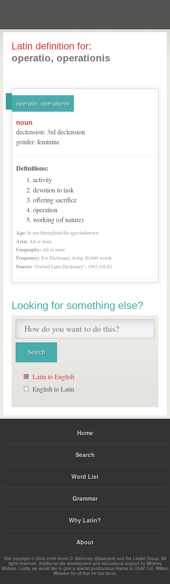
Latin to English (53, 376)
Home (85, 433)
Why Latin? (85, 520)
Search (85, 454)
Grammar (85, 498)
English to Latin (53, 389)
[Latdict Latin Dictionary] (143, 14)
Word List (85, 476)
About (85, 542)
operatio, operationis (43, 103)
